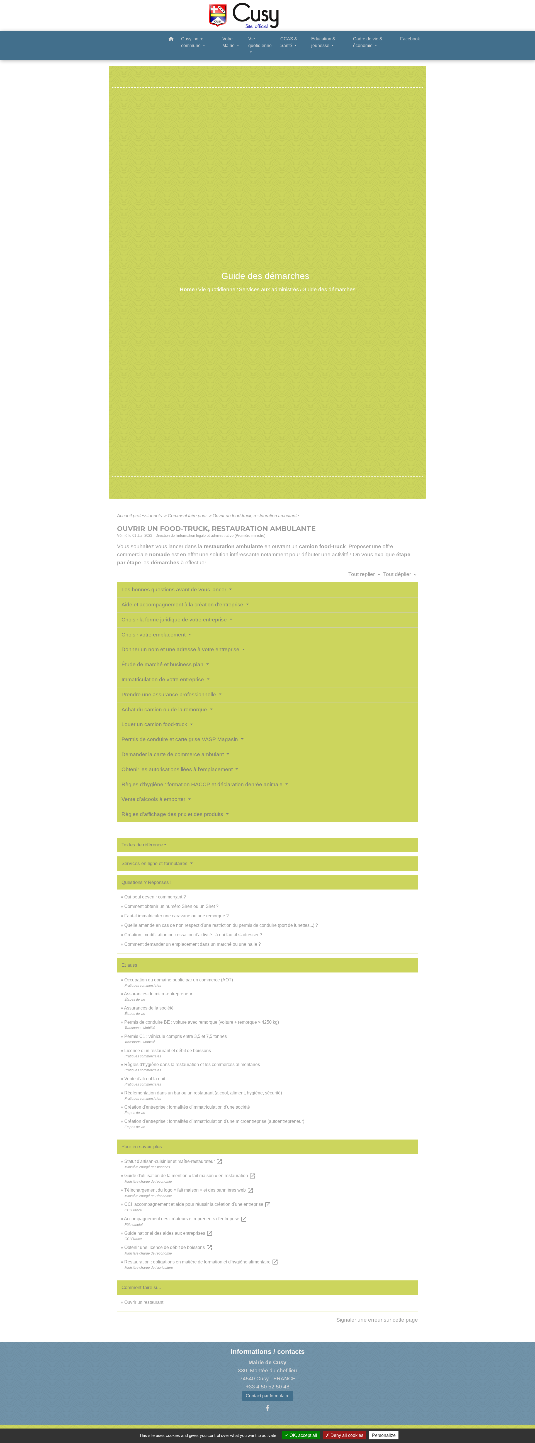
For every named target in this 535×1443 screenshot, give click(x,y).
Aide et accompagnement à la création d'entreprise (183, 604)
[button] (171, 39)
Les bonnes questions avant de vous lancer (174, 589)
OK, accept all (302, 1435)
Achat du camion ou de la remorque (164, 709)
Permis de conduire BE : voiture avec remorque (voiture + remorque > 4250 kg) (201, 1022)
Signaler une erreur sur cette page (377, 1320)
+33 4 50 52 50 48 (268, 1387)
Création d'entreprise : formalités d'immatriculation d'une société (187, 1107)
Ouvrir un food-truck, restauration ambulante (256, 515)
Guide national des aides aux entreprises (168, 1233)
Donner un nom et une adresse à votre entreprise (181, 649)
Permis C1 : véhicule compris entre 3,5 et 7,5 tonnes (175, 1036)
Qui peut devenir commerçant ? (155, 897)
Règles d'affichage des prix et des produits (173, 814)
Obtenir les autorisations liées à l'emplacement (177, 769)
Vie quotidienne (216, 289)
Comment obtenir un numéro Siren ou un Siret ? (171, 906)
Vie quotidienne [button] (260, 42)
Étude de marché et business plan (163, 664)
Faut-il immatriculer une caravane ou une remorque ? (176, 915)
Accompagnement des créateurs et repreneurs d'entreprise (185, 1218)
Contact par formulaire (268, 1395)
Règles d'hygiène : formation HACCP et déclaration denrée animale (202, 784)
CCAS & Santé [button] (288, 42)
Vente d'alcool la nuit (144, 1078)
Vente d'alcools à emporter (154, 799)
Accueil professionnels (140, 515)
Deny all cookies (346, 1435)
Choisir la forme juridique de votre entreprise (174, 620)
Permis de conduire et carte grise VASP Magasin (180, 739)
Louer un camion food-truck (155, 724)
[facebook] (267, 1408)
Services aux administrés (269, 289)
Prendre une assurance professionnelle (169, 694)
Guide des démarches (329, 289)
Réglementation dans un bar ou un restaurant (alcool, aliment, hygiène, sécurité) (203, 1093)
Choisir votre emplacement (154, 635)
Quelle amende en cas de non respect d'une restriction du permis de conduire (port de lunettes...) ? (221, 925)
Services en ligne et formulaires (155, 863)
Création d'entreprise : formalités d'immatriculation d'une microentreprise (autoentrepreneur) (214, 1121)
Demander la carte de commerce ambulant (173, 754)
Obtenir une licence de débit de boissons (168, 1247)
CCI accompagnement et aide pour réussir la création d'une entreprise (197, 1204)
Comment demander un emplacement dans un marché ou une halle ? (192, 944)
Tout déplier (400, 574)
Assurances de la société (149, 1008)
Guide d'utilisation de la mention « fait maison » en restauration (190, 1175)
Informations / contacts (268, 1351)
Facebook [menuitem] (410, 38)
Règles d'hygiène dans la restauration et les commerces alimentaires (192, 1064)
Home (187, 289)
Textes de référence (142, 844)
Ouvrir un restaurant (143, 1302)
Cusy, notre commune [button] (192, 42)
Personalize (384, 1435)
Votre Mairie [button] (229, 42)
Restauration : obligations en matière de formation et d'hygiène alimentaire (201, 1262)
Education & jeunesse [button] (323, 42)
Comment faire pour (188, 515)
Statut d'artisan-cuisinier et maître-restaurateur (173, 1161)
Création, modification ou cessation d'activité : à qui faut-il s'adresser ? (193, 934)
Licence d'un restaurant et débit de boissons (167, 1050)
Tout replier (365, 574)
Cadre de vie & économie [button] (368, 42)
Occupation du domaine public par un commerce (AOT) (178, 979)
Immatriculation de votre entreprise (163, 679)
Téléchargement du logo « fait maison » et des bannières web (189, 1190)
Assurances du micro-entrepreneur (158, 993)
